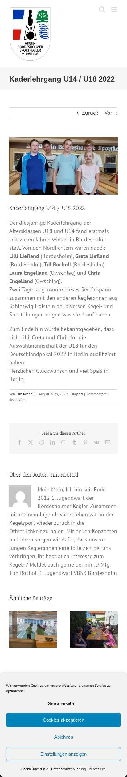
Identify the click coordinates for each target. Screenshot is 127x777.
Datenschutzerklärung (68, 768)
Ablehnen (63, 737)
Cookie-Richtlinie (34, 768)
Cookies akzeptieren (63, 720)
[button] (13, 629)
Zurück (90, 112)
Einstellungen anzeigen (63, 754)
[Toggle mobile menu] (114, 9)
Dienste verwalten (61, 703)
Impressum (97, 768)
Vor (108, 112)
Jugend (77, 394)
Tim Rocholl (25, 394)
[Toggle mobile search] (102, 9)
